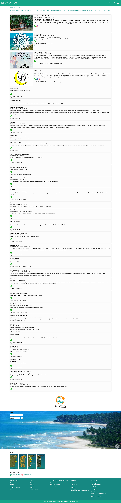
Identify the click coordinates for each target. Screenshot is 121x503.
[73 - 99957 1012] (11, 130)
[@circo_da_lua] (40, 80)
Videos (11, 489)
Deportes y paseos (55, 484)
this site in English (27, 474)
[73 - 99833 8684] (11, 117)
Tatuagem (12, 12)
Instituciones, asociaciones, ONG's (80, 490)
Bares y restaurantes (76, 483)
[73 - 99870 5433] (11, 216)
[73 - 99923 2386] (11, 197)
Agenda (12, 484)
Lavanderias (70, 10)
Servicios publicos (106, 10)
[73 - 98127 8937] (11, 184)
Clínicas (17, 10)
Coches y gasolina (24, 10)
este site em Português (16, 474)
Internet (64, 10)
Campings (93, 486)
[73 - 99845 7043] (11, 286)
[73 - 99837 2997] (11, 265)
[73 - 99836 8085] (11, 149)
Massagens (76, 10)
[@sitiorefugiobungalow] (37, 27)
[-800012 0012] (11, 228)
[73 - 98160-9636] (11, 354)
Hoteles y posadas (96, 483)
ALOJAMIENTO (95, 480)
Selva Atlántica (54, 483)
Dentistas (48, 10)
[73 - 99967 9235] (11, 253)
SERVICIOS (73, 480)
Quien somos (60, 501)
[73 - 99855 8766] (11, 310)
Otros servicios (82, 10)
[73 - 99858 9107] (11, 95)
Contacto (76, 501)
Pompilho (32, 483)
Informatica (59, 10)
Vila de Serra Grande (15, 483)
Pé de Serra (33, 486)
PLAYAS (32, 480)
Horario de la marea (15, 487)
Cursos (43, 10)
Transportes (74, 484)
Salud (100, 10)
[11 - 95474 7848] (11, 366)
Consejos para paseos (56, 486)
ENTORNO (93, 489)
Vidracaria (39, 10)
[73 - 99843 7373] (35, 42)
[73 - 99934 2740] (11, 378)
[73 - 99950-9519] (11, 172)
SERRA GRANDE (14, 480)
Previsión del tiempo (15, 486)
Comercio (73, 486)
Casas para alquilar (96, 484)
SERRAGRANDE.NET (15, 472)
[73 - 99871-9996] (11, 298)
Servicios (18, 7)
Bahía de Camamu (96, 496)
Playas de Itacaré (34, 489)
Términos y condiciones (69, 501)
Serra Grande (12, 7)
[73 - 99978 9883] (11, 239)
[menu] (118, 2)
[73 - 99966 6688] (35, 27)
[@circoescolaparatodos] (37, 80)
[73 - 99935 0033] (11, 389)
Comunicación (32, 10)
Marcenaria (12, 10)
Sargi (31, 487)
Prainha (32, 484)
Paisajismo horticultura (92, 10)
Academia (53, 10)
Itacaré (93, 492)
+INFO (35, 45)
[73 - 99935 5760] (35, 61)
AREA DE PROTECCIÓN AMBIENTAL (59, 480)
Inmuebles (73, 489)
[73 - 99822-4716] (11, 341)
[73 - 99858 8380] (11, 160)
